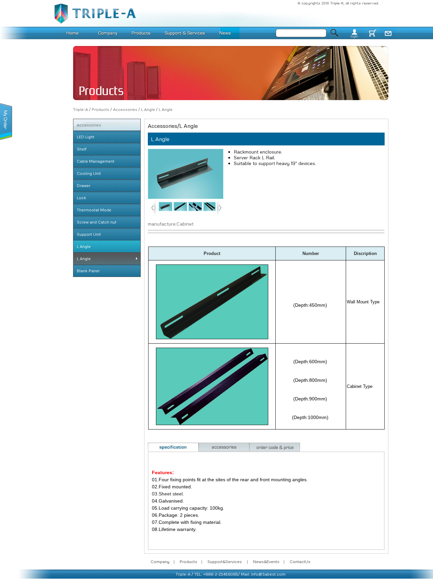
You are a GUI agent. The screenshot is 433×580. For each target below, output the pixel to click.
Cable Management (95, 161)
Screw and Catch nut (96, 222)
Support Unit (89, 234)
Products (100, 109)
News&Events (266, 561)
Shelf (82, 149)
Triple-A (80, 109)
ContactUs (300, 561)
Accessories (125, 109)
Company (160, 561)
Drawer (83, 185)
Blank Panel (88, 270)
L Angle (148, 109)
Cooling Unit (89, 173)
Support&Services (224, 561)
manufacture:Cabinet (170, 224)
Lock (81, 197)
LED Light (85, 136)
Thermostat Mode (94, 209)
